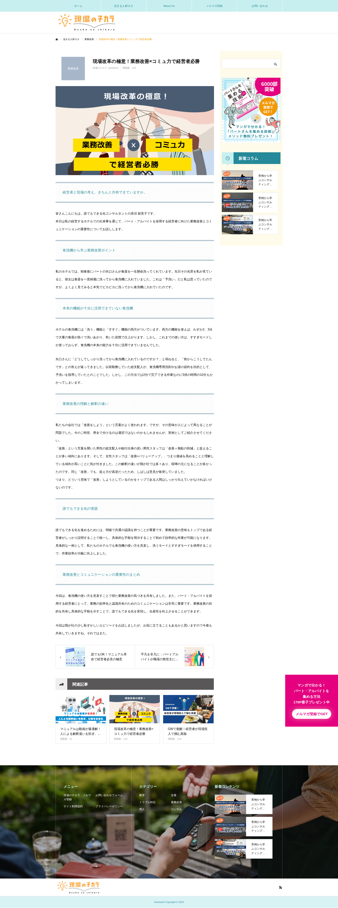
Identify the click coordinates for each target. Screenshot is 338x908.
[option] (135, 130)
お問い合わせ (260, 5)
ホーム (78, 5)
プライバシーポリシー (109, 806)
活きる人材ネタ (123, 5)
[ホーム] (57, 39)
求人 (142, 809)
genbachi (114, 68)
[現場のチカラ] (87, 20)
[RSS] (280, 887)
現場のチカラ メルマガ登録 (77, 797)
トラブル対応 (147, 802)
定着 (173, 795)
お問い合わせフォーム (109, 795)
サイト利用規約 (73, 806)
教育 (142, 795)
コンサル (176, 809)
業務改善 (176, 802)
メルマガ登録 (214, 5)
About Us (169, 5)
